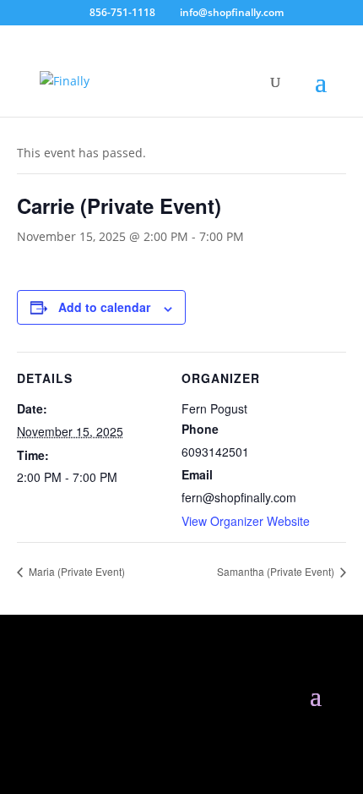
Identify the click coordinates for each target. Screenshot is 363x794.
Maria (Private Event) (75, 571)
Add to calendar (104, 306)
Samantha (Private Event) (277, 571)
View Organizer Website (246, 520)
